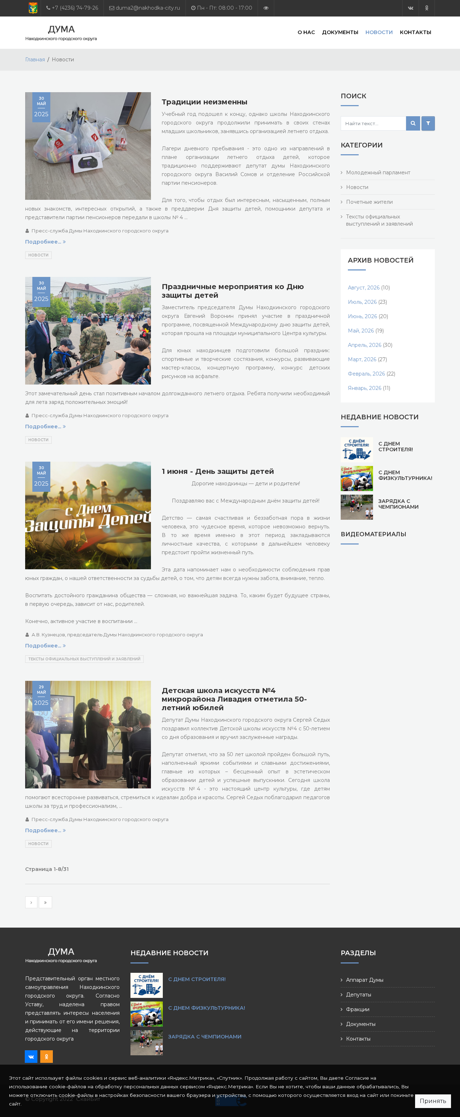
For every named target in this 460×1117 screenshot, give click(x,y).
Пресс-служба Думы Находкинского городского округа (100, 231)
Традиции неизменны (205, 102)
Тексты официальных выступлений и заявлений (84, 659)
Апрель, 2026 (364, 345)
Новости (379, 32)
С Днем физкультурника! (405, 475)
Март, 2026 (362, 359)
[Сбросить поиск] (428, 123)
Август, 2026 (364, 287)
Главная (35, 59)
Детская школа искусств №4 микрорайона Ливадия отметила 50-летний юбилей (234, 699)
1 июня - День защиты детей (218, 471)
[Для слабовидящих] (266, 8)
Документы (340, 32)
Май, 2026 (361, 330)
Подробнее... (43, 242)
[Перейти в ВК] (410, 8)
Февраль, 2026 (366, 374)
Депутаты (358, 994)
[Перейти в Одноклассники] (427, 8)
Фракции (357, 1009)
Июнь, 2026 (362, 316)
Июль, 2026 (362, 302)
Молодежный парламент (378, 172)
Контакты (415, 32)
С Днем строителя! (395, 446)
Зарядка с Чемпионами (398, 504)
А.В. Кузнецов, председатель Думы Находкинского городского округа (117, 634)
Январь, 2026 (364, 388)
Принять (433, 1101)
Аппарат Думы (364, 980)
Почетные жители (369, 202)
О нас (306, 32)
